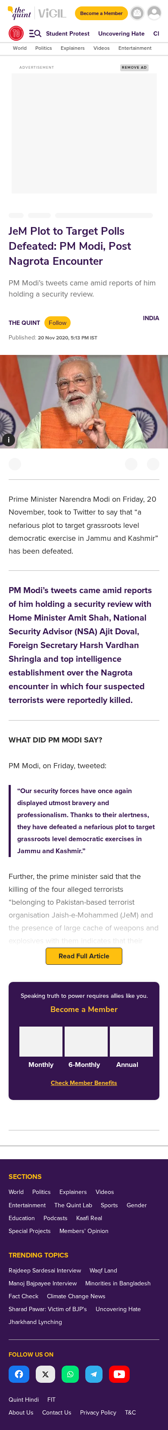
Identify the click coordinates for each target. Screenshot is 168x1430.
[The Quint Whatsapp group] (70, 1375)
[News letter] (137, 13)
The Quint (24, 323)
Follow (57, 322)
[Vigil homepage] (52, 17)
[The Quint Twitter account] (45, 1375)
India (151, 318)
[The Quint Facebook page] (19, 1375)
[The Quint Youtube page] (119, 1375)
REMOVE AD (134, 67)
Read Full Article (84, 956)
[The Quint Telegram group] (94, 1375)
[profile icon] (154, 13)
